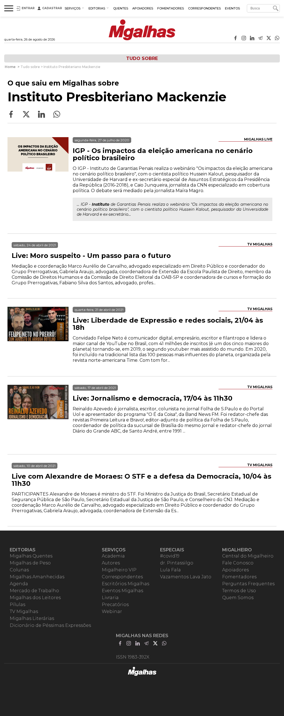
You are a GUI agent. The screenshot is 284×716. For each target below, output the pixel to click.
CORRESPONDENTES (204, 8)
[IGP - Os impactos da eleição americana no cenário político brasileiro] (38, 167)
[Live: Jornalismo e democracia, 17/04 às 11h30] (38, 415)
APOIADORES (142, 8)
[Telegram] (260, 38)
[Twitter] (269, 38)
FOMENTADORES (170, 8)
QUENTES (120, 8)
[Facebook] (235, 38)
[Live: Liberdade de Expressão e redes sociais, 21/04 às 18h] (38, 337)
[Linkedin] (252, 38)
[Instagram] (244, 38)
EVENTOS (232, 8)
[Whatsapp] (277, 38)
